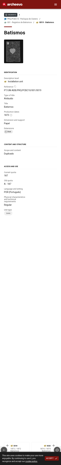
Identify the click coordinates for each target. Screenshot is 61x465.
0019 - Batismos (46, 22)
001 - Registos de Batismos (19, 22)
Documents (10, 15)
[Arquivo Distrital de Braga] (13, 5)
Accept (49, 458)
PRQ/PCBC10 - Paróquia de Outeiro (22, 19)
